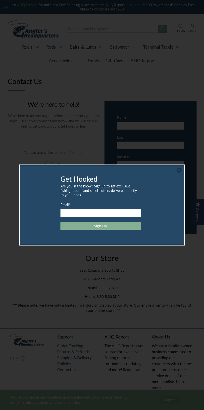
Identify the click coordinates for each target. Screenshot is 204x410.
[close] (179, 170)
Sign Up (100, 226)
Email (65, 205)
